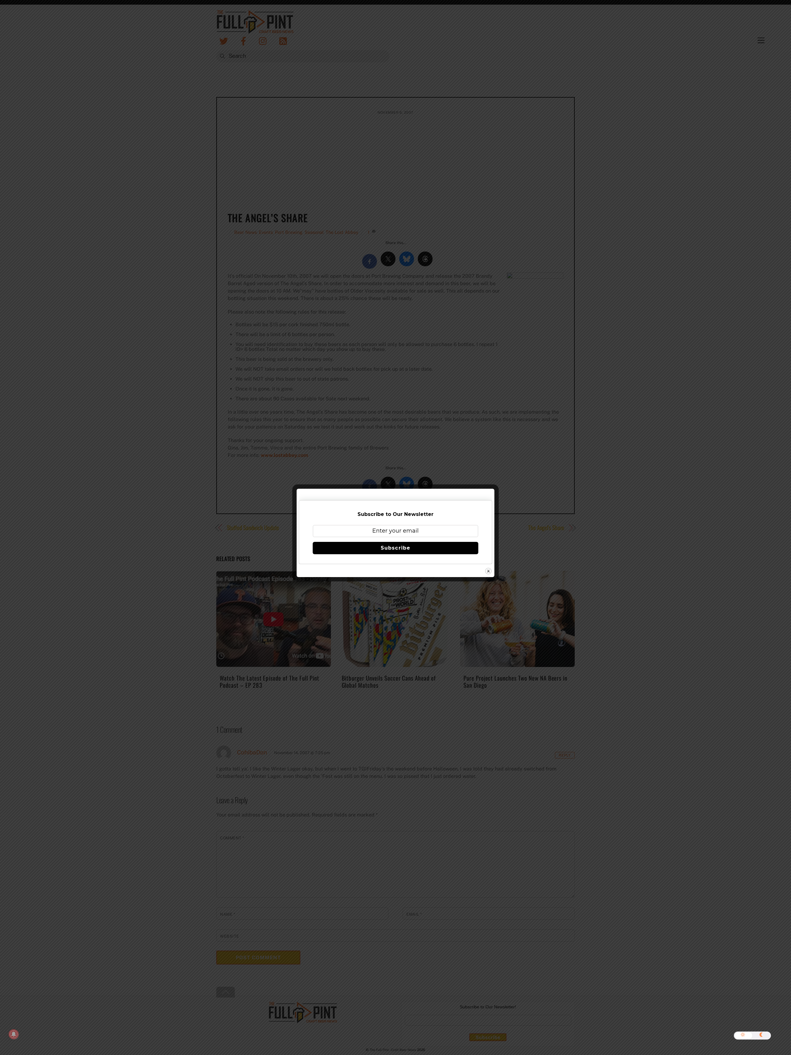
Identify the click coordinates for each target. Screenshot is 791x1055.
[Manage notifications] (14, 1034)
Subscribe (395, 548)
